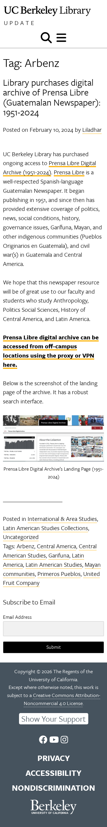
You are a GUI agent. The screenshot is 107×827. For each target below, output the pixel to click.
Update (20, 22)
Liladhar (92, 129)
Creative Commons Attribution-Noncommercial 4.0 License (62, 699)
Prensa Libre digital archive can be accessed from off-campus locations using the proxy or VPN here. (51, 351)
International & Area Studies (62, 518)
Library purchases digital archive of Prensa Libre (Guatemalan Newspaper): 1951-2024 (51, 97)
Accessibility (53, 773)
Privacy (53, 758)
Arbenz (25, 546)
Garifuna (58, 555)
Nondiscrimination (53, 787)
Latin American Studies (54, 564)
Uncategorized (21, 536)
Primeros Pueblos (59, 573)
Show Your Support (53, 718)
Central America (56, 546)
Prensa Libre (69, 172)
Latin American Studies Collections (45, 528)
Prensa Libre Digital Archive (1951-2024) (49, 167)
